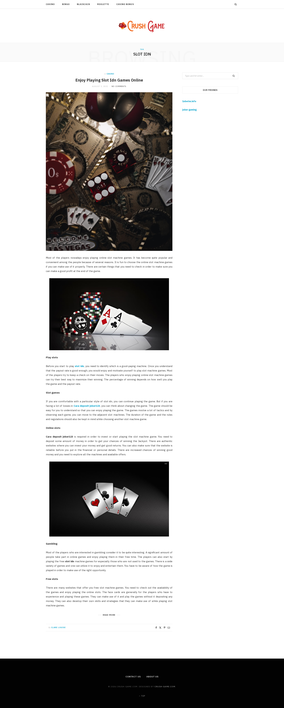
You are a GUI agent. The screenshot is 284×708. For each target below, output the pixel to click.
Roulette (103, 4)
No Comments (119, 86)
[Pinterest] (164, 627)
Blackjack (83, 4)
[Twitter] (160, 627)
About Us (152, 676)
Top (143, 696)
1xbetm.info (189, 101)
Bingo (66, 4)
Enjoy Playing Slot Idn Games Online (109, 80)
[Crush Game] (142, 25)
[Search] (236, 4)
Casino (50, 4)
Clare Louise (58, 627)
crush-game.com (164, 686)
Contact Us (133, 676)
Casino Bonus (125, 4)
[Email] (169, 627)
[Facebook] (156, 627)
